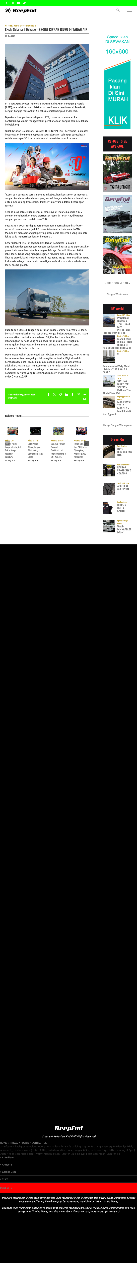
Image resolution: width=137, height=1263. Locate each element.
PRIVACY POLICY (19, 1143)
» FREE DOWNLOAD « (117, 283)
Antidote (7, 1164)
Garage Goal (9, 1172)
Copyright (47, 1136)
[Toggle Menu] (129, 10)
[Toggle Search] (118, 10)
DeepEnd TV (6, 1188)
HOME (3, 1143)
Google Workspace (117, 294)
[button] (7, 443)
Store (5, 1179)
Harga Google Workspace (117, 425)
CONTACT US (39, 1143)
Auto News (8, 1157)
